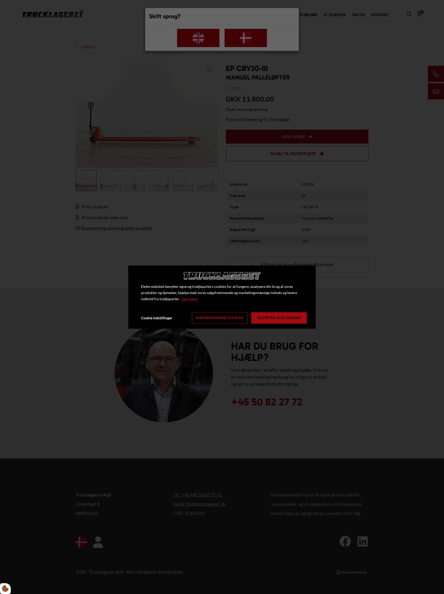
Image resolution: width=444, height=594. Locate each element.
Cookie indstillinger (156, 318)
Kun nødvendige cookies (219, 318)
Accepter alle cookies (279, 318)
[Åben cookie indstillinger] (5, 588)
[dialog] (222, 297)
